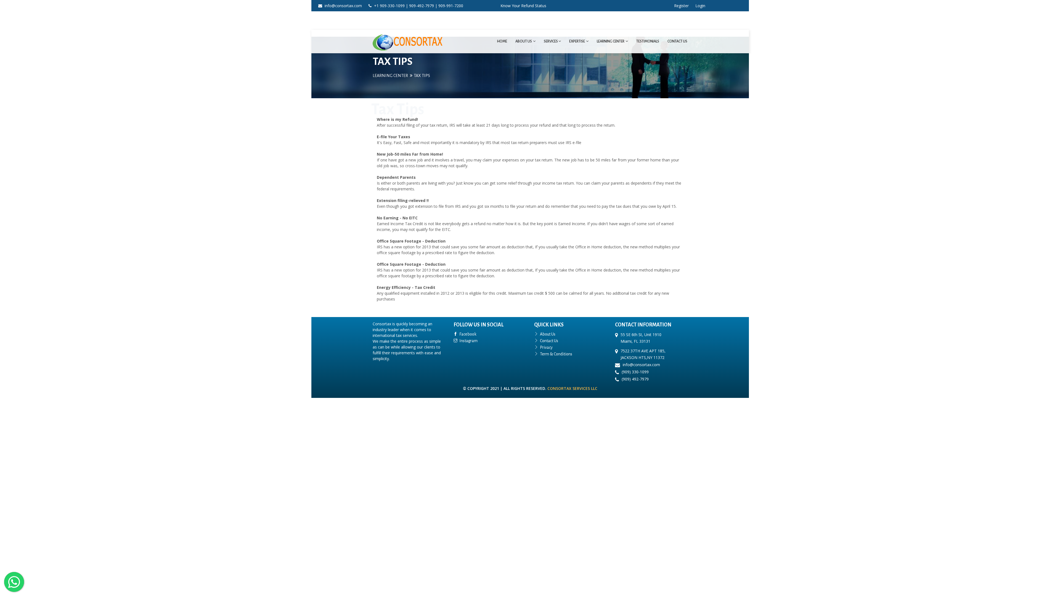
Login (700, 5)
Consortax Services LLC (572, 388)
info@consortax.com (343, 5)
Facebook (467, 334)
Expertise (577, 41)
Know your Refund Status (523, 5)
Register (681, 5)
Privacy (546, 347)
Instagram (468, 341)
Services (551, 41)
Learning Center (611, 41)
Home (502, 41)
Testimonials (647, 41)
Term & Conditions (556, 354)
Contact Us (677, 41)
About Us (523, 41)
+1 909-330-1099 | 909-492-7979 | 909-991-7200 (418, 5)
